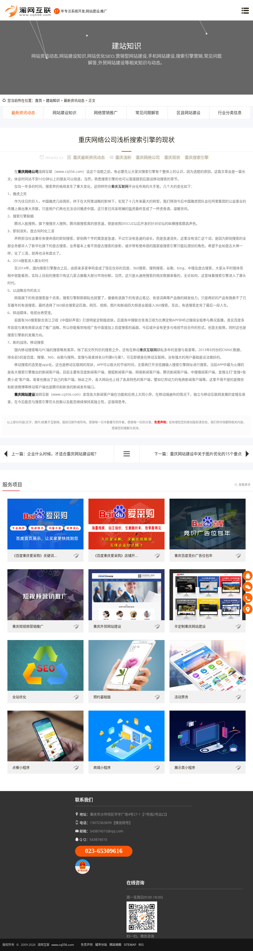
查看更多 (245, 485)
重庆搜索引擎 (197, 157)
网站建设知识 (64, 112)
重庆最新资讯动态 (89, 157)
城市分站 (101, 945)
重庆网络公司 (148, 157)
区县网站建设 (188, 112)
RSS (141, 945)
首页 (38, 100)
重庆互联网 (119, 186)
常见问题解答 (147, 112)
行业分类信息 (230, 112)
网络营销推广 (106, 112)
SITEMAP (130, 945)
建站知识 (53, 100)
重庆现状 (172, 157)
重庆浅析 (123, 157)
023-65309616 (104, 850)
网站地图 (115, 945)
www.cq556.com (62, 945)
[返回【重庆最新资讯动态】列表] (127, 454)
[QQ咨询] (248, 576)
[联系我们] (248, 609)
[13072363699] (248, 598)
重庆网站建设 (24, 394)
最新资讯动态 (23, 112)
